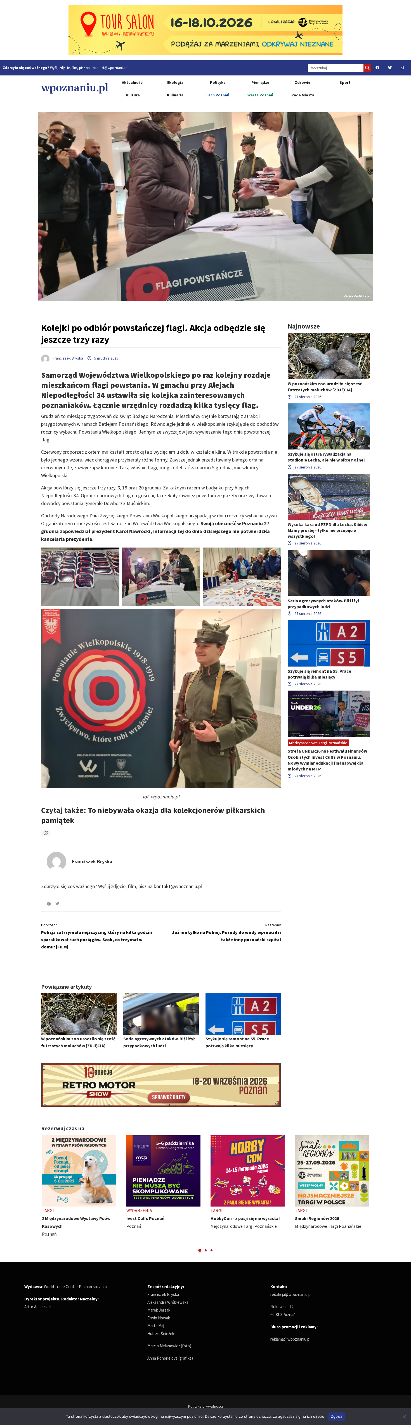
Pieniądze (260, 82)
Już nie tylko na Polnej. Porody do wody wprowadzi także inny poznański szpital (226, 932)
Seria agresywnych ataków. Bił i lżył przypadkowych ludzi (323, 603)
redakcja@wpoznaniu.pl (290, 1294)
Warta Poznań (260, 94)
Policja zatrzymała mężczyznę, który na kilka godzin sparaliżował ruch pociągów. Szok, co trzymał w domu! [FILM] (96, 936)
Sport (345, 82)
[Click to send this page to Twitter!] (57, 903)
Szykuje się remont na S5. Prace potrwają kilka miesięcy (319, 674)
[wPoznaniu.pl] (74, 88)
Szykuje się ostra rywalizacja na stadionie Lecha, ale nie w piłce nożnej (326, 457)
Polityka (218, 82)
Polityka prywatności (205, 1406)
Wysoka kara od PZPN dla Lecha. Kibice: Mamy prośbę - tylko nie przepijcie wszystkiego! (327, 530)
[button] (200, 1250)
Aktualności (132, 82)
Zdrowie (302, 82)
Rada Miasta (302, 94)
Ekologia (175, 82)
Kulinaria (175, 94)
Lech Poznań (217, 94)
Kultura (133, 94)
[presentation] (46, 1194)
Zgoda (336, 1416)
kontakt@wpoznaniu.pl (110, 67)
